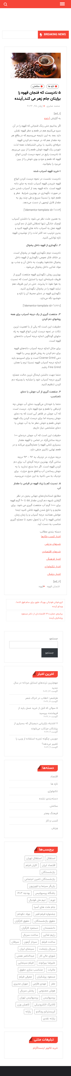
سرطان (15, 942)
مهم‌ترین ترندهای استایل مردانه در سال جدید (36, 685)
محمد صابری (53, 106)
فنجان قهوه (53, 586)
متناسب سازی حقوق (31, 970)
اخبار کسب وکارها (51, 536)
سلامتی (36, 86)
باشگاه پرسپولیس (45, 893)
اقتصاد (54, 776)
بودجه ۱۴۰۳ (23, 893)
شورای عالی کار (47, 956)
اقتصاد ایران (48, 865)
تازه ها (51, 86)
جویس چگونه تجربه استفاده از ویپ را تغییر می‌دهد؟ (37, 741)
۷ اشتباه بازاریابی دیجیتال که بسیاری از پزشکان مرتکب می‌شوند (36, 726)
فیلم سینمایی (26, 963)
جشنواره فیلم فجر (45, 914)
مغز (53, 984)
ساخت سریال (30, 935)
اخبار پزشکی (54, 574)
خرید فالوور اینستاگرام (45, 1048)
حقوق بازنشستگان (44, 921)
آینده (47, 118)
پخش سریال (27, 991)
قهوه (41, 586)
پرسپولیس (49, 998)
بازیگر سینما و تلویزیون (42, 886)
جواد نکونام (23, 914)
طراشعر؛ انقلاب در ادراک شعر (41, 698)
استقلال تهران (34, 858)
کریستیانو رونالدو (45, 1012)
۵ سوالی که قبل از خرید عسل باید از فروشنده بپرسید (38, 710)
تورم (52, 900)
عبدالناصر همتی (25, 956)
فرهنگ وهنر (51, 813)
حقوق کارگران (22, 921)
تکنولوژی (53, 791)
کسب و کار (52, 821)
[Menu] (62, 4)
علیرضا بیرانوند (46, 963)
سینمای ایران (27, 949)
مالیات (51, 970)
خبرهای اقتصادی (51, 552)
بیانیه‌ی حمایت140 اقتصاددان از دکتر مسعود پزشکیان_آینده (42, 615)
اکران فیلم (31, 865)
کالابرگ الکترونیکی (44, 1005)
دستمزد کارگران (29, 928)
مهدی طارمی (39, 984)
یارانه (28, 1012)
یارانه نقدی (49, 1018)
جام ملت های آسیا (44, 907)
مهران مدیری (21, 984)
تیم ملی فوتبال (37, 900)
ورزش (54, 828)
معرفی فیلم (25, 977)
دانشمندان (49, 928)
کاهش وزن (23, 1005)
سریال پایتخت (47, 949)
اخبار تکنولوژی (53, 566)
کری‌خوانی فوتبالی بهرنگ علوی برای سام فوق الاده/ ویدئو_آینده (39, 604)
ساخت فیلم (48, 942)
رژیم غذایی (49, 935)
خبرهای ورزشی (53, 544)
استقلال (51, 858)
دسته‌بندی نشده (48, 799)
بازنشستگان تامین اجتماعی (39, 879)
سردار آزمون (30, 942)
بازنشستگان (48, 872)
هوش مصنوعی (47, 991)
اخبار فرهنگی (53, 559)
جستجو (54, 639)
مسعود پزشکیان (46, 977)
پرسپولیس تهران (29, 998)
